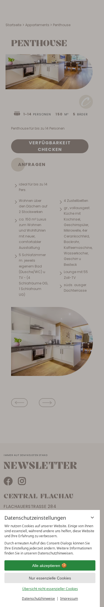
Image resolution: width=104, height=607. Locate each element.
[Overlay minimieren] (92, 517)
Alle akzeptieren (46, 565)
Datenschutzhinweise (38, 598)
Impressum (69, 598)
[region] (49, 540)
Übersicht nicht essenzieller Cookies (50, 588)
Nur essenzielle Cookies (50, 578)
